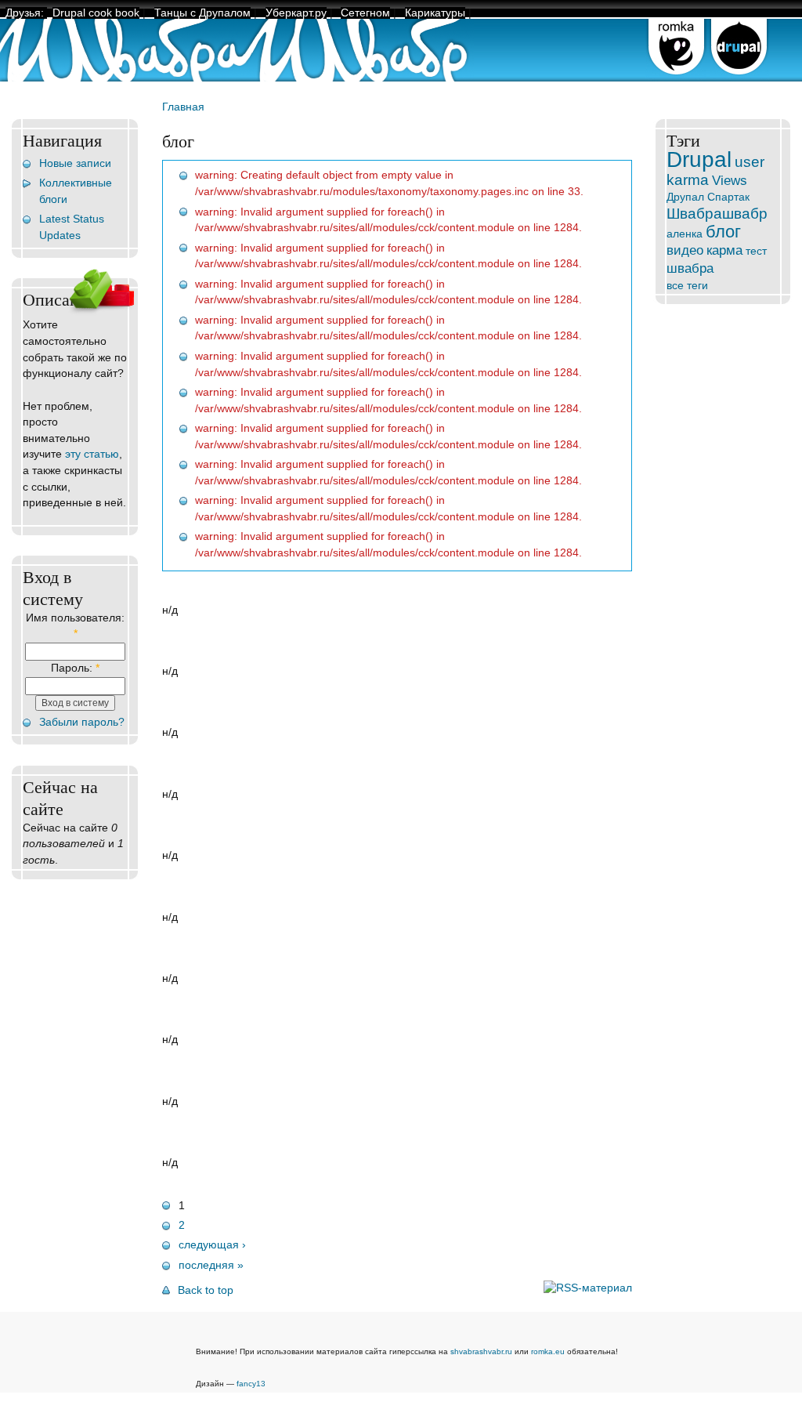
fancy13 (251, 1383)
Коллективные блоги (75, 191)
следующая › (212, 1245)
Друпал (685, 197)
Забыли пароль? (82, 722)
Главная (183, 107)
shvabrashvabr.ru (481, 1351)
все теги (687, 286)
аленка (685, 234)
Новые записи (75, 163)
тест (756, 251)
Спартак (728, 197)
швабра (690, 268)
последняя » (211, 1265)
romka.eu (548, 1351)
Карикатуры (435, 13)
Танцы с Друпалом (202, 13)
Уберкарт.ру (296, 13)
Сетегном (365, 13)
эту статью (92, 454)
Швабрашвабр (717, 213)
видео (685, 250)
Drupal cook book (95, 13)
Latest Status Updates (71, 227)
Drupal (699, 159)
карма (724, 250)
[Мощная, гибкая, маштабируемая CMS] (739, 78)
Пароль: (75, 668)
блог (723, 231)
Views (729, 180)
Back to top (205, 1290)
